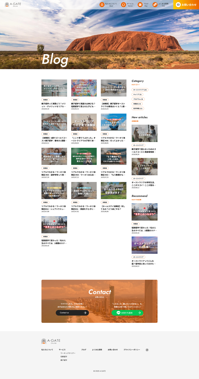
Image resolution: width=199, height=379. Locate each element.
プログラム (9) (138, 99)
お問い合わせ (189, 4)
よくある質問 (97, 349)
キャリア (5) (137, 94)
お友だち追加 (126, 312)
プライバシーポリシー (132, 349)
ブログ (83, 349)
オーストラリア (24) (140, 90)
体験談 (45, 100)
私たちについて (47, 349)
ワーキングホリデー (68, 353)
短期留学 (64, 356)
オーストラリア (138, 145)
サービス (62, 349)
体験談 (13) (137, 104)
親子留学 (64, 360)
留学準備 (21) (137, 108)
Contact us (64, 312)
